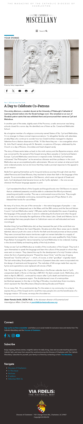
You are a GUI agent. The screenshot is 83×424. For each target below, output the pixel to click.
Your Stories (11, 38)
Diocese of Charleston (32, 330)
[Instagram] (14, 336)
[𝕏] (9, 336)
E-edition (12, 376)
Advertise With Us (15, 379)
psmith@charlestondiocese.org (44, 302)
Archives (11, 373)
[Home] (41, 19)
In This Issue (13, 371)
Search (42, 31)
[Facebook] (5, 336)
